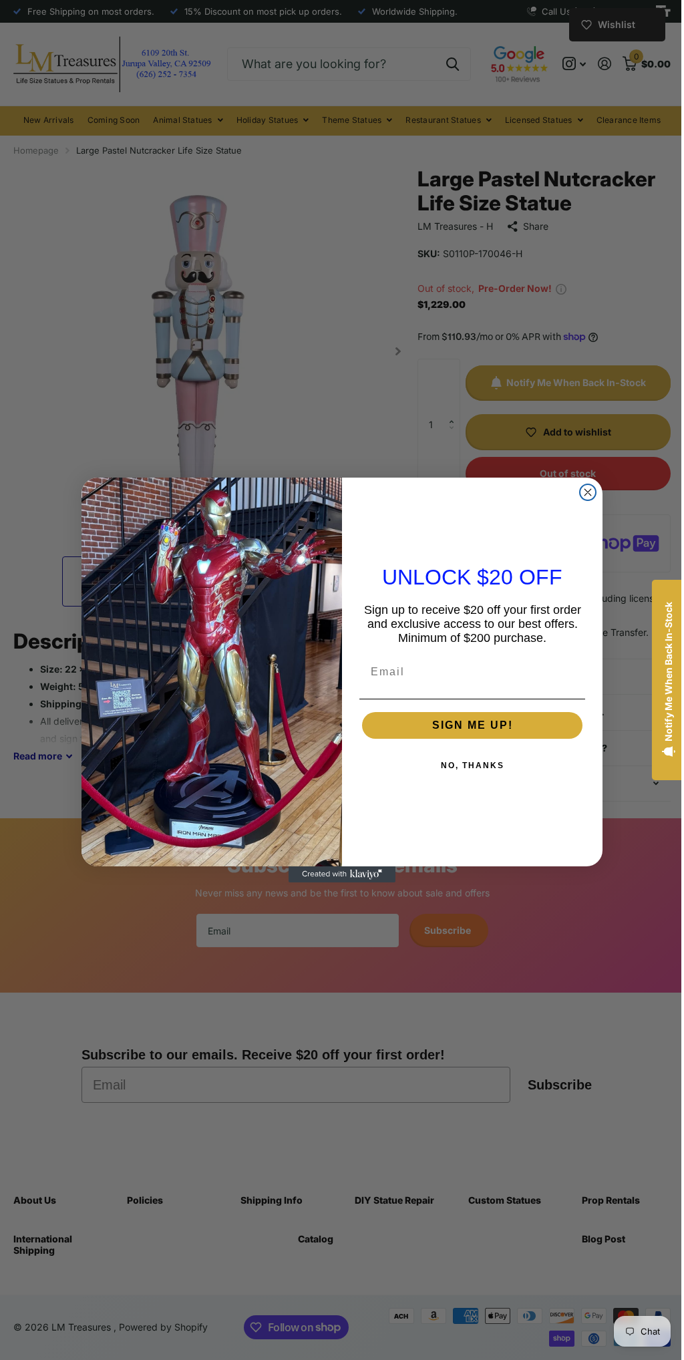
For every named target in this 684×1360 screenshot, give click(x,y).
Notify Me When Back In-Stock (658, 671)
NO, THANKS (467, 765)
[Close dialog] (583, 492)
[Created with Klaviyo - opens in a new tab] (337, 874)
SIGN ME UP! (467, 725)
